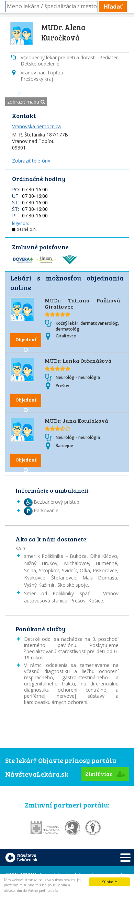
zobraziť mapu (24, 101)
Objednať (25, 339)
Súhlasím (110, 882)
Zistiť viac (99, 773)
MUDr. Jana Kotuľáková (76, 420)
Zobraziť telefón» (31, 160)
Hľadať (113, 6)
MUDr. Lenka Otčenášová (78, 360)
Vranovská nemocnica (36, 126)
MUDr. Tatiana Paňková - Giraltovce (87, 303)
